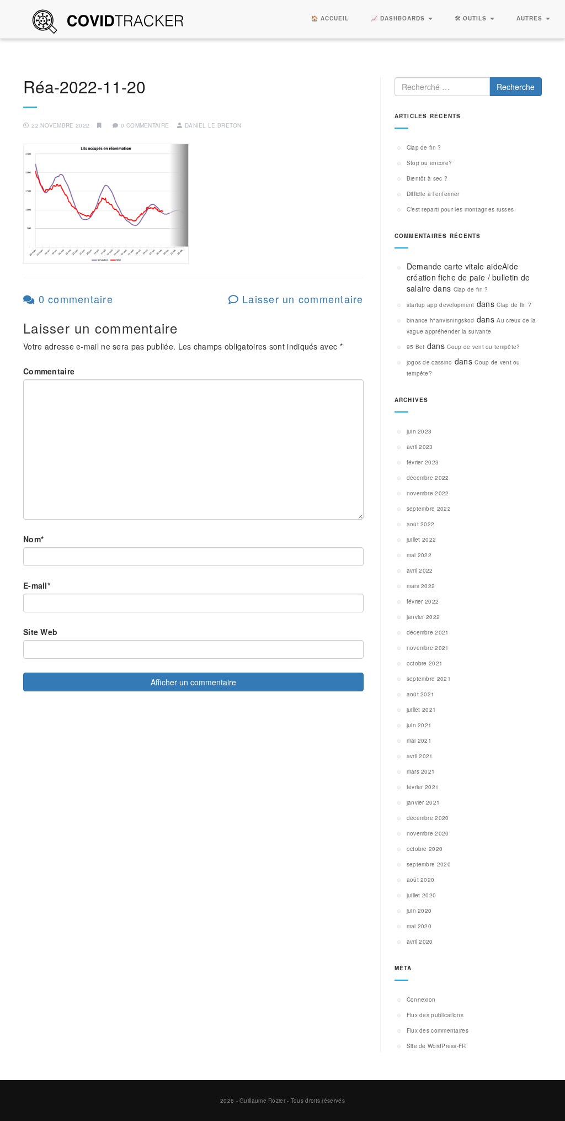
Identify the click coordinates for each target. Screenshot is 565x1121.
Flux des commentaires (437, 1030)
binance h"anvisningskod (441, 320)
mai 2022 (419, 555)
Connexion (421, 999)
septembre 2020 (429, 864)
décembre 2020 (428, 818)
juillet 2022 (421, 539)
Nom (33, 538)
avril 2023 (420, 447)
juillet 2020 (421, 895)
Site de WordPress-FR (436, 1046)
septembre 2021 (429, 679)
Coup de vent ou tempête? (483, 347)
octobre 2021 (425, 663)
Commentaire (48, 371)
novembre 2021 (428, 648)
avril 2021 (420, 756)
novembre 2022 (428, 493)
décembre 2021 (428, 632)
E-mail (36, 585)
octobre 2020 (425, 849)
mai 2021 (419, 740)
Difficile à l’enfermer (433, 194)
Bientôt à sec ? (427, 178)
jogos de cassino (429, 362)
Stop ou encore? (429, 163)
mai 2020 (419, 926)
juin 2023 (419, 431)
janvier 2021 (423, 802)
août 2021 (421, 694)
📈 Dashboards (399, 18)
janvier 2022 (423, 617)
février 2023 (423, 462)
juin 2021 (419, 725)
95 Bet (416, 347)
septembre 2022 (429, 508)
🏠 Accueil (330, 18)
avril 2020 (420, 941)
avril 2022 (420, 570)
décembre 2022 (428, 478)
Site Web (40, 631)
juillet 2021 (421, 709)
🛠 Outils (472, 18)
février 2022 (423, 601)
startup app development (441, 305)
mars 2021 (421, 771)
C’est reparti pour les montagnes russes (460, 209)
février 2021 (423, 787)
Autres (530, 18)
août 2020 (421, 880)
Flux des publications (435, 1015)
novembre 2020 (428, 833)
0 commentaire (74, 299)
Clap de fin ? (424, 147)
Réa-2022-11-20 (84, 86)
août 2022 (421, 524)
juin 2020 (419, 910)
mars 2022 (421, 586)
